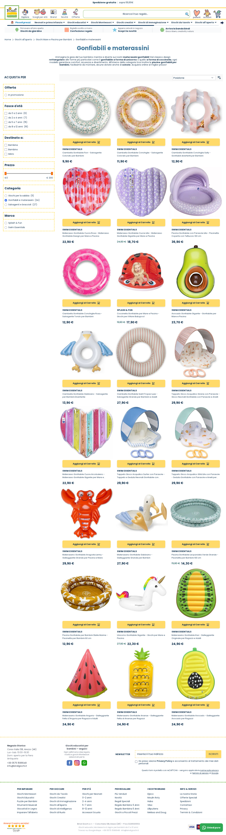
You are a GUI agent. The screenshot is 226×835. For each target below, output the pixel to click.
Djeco (150, 793)
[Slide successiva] (222, 22)
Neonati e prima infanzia (48, 22)
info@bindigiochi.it (17, 765)
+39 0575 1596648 (17, 762)
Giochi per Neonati (92, 793)
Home (8, 39)
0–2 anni (86, 797)
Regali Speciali (122, 801)
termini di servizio (200, 773)
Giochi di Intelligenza (61, 808)
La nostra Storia (188, 793)
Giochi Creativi (57, 797)
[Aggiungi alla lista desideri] (109, 88)
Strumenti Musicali (27, 805)
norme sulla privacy (209, 770)
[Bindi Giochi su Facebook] (69, 763)
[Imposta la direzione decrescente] (219, 78)
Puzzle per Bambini (27, 801)
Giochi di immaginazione (152, 22)
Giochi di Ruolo (57, 812)
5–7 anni (86, 805)
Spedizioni (185, 801)
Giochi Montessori (101, 22)
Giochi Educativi (25, 797)
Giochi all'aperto (204, 22)
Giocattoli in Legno (27, 808)
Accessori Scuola (91, 812)
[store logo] (12, 14)
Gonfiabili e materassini (88, 39)
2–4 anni (87, 801)
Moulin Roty (153, 797)
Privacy (184, 808)
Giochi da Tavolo (59, 793)
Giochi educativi (76, 22)
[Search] (187, 14)
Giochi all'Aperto (58, 805)
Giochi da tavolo (180, 22)
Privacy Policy (165, 761)
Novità (118, 797)
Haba (150, 801)
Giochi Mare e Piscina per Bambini (54, 39)
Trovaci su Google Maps (89, 830)
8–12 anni (87, 808)
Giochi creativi (125, 22)
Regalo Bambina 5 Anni (127, 808)
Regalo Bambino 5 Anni (127, 805)
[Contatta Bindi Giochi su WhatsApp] (84, 763)
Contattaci (186, 805)
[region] (113, 23)
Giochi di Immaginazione (63, 801)
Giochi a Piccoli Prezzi (126, 812)
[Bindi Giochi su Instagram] (77, 763)
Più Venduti (121, 793)
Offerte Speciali (188, 797)
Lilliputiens (152, 808)
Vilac (150, 805)
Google (214, 773)
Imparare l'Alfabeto (27, 812)
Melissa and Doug (156, 812)
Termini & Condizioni (191, 812)
